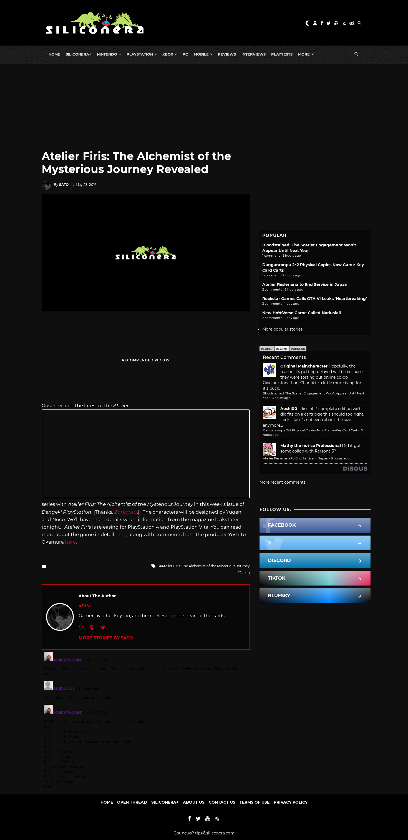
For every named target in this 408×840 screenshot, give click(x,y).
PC (185, 54)
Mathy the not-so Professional (310, 445)
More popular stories (282, 329)
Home (54, 54)
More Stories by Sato (106, 638)
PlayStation (140, 54)
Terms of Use (255, 802)
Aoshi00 (288, 408)
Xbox (167, 54)
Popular (298, 349)
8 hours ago (340, 458)
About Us (194, 802)
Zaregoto (125, 512)
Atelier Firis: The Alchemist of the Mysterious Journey (206, 566)
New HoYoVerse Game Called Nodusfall (301, 312)
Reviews (227, 54)
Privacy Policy (291, 802)
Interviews (253, 54)
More (304, 54)
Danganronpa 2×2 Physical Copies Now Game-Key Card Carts (311, 430)
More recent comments (283, 482)
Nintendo (107, 54)
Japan (245, 573)
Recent (282, 349)
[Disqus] (146, 719)
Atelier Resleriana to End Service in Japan (304, 284)
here (120, 534)
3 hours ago (281, 398)
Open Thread (132, 802)
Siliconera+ (78, 54)
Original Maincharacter (304, 366)
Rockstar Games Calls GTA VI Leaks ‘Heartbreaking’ (314, 298)
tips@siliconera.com (215, 833)
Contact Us (222, 802)
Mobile (201, 54)
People (267, 349)
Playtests (282, 54)
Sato (64, 184)
